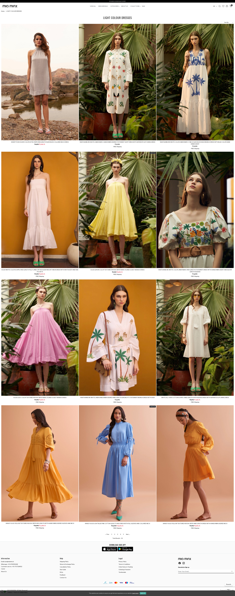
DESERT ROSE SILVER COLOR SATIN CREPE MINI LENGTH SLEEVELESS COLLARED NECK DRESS (40, 142)
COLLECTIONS (134, 6)
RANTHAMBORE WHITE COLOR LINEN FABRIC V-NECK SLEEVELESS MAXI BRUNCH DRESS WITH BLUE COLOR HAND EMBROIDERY (195, 143)
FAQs (61, 572)
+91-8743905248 (13, 564)
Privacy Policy (122, 561)
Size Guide (63, 569)
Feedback (62, 575)
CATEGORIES (114, 6)
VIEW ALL (93, 6)
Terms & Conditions (124, 564)
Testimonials (122, 572)
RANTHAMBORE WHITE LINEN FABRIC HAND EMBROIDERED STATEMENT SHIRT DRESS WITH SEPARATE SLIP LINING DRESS (117, 142)
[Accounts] (227, 6)
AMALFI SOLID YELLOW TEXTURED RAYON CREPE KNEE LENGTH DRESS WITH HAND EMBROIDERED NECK (195, 523)
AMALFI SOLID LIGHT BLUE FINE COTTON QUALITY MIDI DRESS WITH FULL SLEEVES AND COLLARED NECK (117, 523)
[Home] (10, 6)
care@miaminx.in (9, 561)
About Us (124, 6)
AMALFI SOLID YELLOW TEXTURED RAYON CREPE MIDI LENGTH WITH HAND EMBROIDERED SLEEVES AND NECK (40, 523)
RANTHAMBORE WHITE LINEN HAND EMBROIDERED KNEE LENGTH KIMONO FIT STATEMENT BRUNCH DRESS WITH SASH (117, 397)
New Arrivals (103, 6)
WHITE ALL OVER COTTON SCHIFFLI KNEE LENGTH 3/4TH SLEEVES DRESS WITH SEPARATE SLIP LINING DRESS (195, 397)
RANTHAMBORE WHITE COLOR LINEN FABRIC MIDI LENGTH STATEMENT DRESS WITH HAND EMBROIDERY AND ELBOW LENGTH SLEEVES (195, 270)
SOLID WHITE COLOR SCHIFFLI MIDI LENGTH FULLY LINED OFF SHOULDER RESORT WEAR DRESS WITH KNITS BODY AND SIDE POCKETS (39, 270)
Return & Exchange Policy (67, 564)
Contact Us (63, 577)
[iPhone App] (109, 549)
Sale (143, 6)
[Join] (231, 571)
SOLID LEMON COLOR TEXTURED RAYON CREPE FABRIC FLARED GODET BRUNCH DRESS (117, 270)
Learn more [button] (135, 593)
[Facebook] (179, 563)
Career (3, 569)
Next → (128, 534)
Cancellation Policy (65, 567)
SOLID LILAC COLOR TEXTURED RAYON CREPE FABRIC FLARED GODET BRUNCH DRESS (39, 397)
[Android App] (125, 549)
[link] (219, 6)
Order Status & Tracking (126, 567)
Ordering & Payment (124, 569)
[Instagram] (183, 563)
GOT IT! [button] (143, 593)
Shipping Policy (64, 561)
